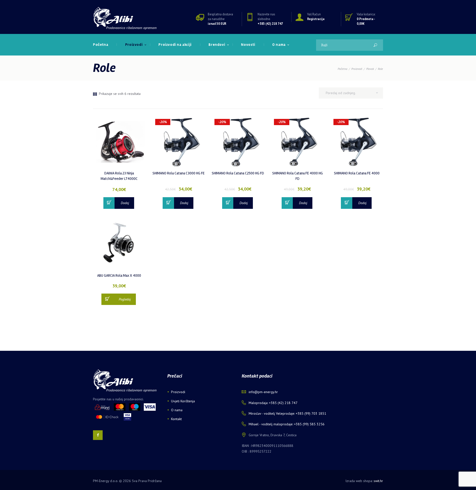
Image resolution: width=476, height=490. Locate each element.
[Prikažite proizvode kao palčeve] (95, 94)
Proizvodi (356, 69)
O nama (176, 410)
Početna (342, 69)
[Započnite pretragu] (375, 45)
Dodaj (125, 203)
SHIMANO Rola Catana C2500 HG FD (238, 173)
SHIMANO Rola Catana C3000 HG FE (178, 173)
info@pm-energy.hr (263, 392)
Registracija (316, 19)
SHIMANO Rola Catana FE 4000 (357, 173)
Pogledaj (125, 299)
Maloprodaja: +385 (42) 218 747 (273, 403)
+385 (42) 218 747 (270, 24)
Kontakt (176, 419)
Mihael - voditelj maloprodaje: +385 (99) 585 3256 (287, 424)
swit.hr (378, 481)
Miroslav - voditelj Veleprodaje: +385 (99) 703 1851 (287, 413)
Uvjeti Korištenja (183, 401)
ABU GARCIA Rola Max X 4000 (119, 275)
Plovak (370, 69)
